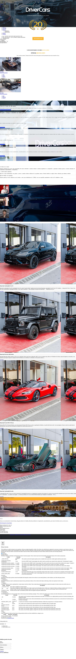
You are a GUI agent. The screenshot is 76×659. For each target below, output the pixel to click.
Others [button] (2, 611)
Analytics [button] (3, 581)
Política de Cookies (27, 534)
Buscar (3, 40)
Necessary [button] (3, 552)
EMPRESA (7, 30)
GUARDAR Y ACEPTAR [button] (6, 617)
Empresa (4, 29)
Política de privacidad (19, 534)
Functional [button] (3, 575)
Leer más (1, 291)
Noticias (3, 33)
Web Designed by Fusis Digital (6, 522)
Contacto (4, 34)
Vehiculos (4, 27)
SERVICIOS (7, 32)
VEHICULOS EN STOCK (5, 109)
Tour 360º (4, 28)
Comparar (2, 651)
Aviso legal (12, 534)
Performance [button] (3, 578)
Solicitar (1, 649)
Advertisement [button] (4, 591)
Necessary (4, 553)
